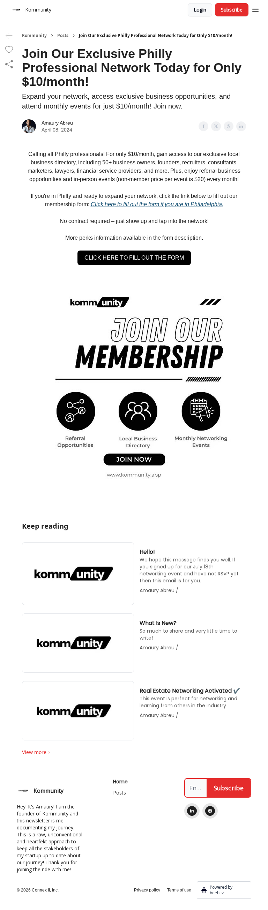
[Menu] (255, 8)
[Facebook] (210, 811)
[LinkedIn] (192, 811)
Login (200, 9)
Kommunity (34, 35)
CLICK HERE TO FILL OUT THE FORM (134, 258)
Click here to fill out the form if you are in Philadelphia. (157, 204)
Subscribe (232, 9)
